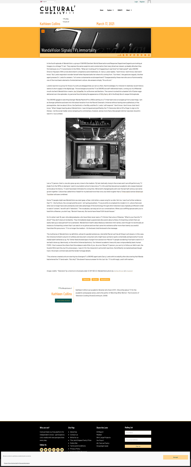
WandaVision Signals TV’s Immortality (68, 50)
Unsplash (129, 271)
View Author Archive (63, 300)
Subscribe (73, 443)
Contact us (74, 435)
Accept (175, 457)
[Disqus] (95, 335)
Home (101, 10)
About (128, 10)
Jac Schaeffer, (78, 91)
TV (43, 31)
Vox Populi (100, 440)
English (44, 1)
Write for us (74, 437)
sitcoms (95, 279)
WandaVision (105, 279)
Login (136, 2)
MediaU (99, 435)
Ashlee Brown (119, 271)
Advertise (73, 432)
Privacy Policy (75, 449)
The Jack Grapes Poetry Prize (80, 440)
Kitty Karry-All (105, 94)
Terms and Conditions (78, 446)
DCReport (99, 432)
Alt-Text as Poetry (102, 443)
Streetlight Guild (102, 446)
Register (142, 2)
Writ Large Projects (103, 437)
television (86, 279)
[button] (126, 55)
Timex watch (126, 191)
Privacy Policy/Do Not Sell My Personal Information (17, 463)
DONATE (120, 10)
